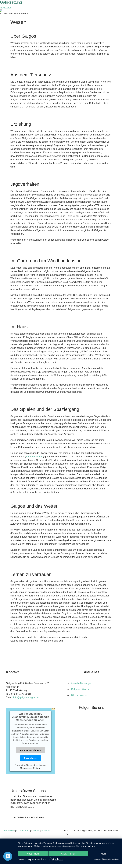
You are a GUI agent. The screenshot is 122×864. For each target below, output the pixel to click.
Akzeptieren (30, 758)
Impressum (9, 830)
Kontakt (35, 830)
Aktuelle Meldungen (81, 683)
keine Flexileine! (34, 456)
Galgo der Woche (80, 689)
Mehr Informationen (30, 750)
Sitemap (45, 830)
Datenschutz (23, 830)
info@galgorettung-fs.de (26, 697)
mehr (104, 853)
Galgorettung (11, 2)
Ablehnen (33, 853)
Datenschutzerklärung (111, 859)
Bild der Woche (79, 695)
